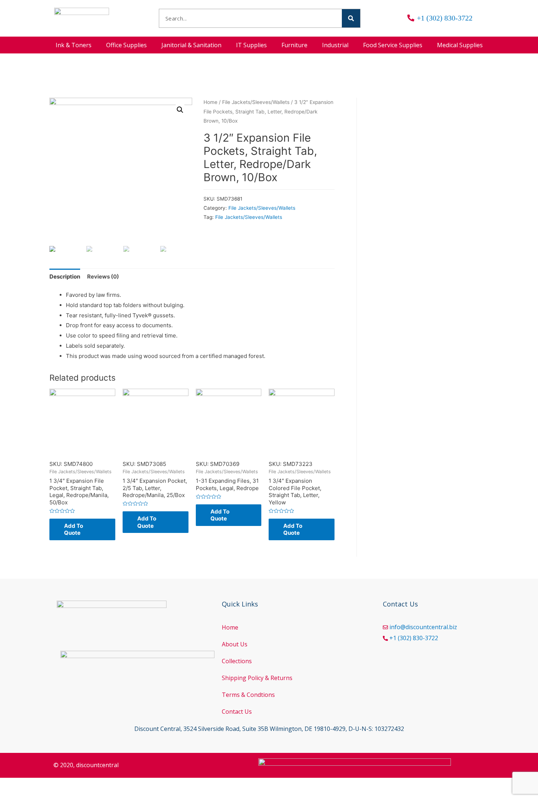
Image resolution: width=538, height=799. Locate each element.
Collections (237, 661)
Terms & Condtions (248, 695)
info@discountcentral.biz (423, 627)
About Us (234, 644)
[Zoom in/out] (107, 784)
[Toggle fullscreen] (76, 784)
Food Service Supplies (392, 45)
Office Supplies (126, 45)
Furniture (294, 45)
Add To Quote (73, 529)
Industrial (335, 45)
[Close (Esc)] (14, 784)
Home (210, 102)
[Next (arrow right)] (45, 795)
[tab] (64, 276)
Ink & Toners (73, 45)
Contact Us (237, 711)
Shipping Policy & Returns (257, 678)
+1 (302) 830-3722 (413, 638)
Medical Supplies (460, 45)
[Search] (351, 18)
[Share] (45, 784)
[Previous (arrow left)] (14, 795)
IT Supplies (251, 45)
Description (64, 276)
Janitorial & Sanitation (191, 45)
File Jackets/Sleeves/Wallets (255, 102)
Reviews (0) (103, 276)
